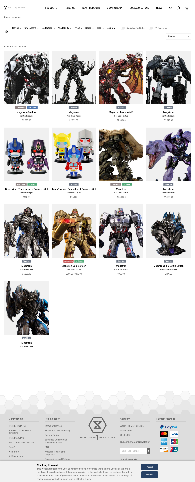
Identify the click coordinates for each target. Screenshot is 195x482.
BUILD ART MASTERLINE (21, 442)
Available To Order (135, 28)
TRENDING (69, 8)
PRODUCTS (51, 8)
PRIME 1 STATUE (17, 426)
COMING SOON (114, 8)
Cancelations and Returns (57, 459)
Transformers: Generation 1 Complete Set (74, 189)
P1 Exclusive (160, 28)
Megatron (74, 112)
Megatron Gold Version (74, 266)
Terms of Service (53, 426)
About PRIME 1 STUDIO (132, 426)
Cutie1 (12, 447)
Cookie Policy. (84, 479)
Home (7, 17)
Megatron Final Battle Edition (168, 266)
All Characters (16, 456)
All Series (14, 451)
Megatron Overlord (26, 112)
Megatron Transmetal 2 (121, 112)
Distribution (126, 430)
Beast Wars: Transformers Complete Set (26, 189)
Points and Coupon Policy (57, 430)
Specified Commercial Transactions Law (56, 441)
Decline (149, 474)
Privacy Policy (52, 435)
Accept (150, 467)
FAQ (47, 447)
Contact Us (125, 435)
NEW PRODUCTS (91, 8)
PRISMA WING (16, 438)
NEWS (159, 8)
